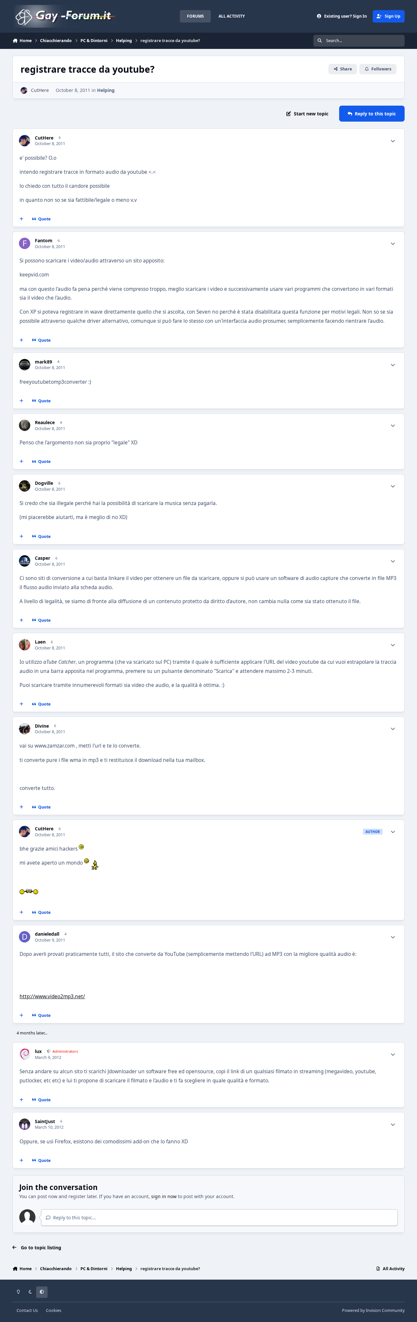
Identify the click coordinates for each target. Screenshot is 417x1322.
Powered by (373, 1310)
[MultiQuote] (21, 219)
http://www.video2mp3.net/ (52, 996)
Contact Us (27, 1310)
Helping (106, 90)
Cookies (53, 1310)
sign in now (164, 1196)
